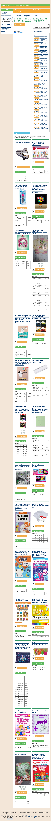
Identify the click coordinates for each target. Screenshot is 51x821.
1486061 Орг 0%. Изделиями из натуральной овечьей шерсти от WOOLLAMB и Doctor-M (40, 74)
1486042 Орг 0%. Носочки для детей (40, 102)
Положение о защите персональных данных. (11, 815)
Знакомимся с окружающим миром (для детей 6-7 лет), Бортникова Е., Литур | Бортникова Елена (39, 554)
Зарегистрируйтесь (9, 18)
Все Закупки (4, 12)
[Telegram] (22, 32)
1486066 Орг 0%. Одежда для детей (40, 113)
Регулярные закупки (6, 15)
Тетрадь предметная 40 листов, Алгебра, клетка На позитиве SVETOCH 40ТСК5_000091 (22, 363)
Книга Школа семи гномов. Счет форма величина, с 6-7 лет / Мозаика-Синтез (39, 756)
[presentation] (38, 31)
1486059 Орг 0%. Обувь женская (40, 110)
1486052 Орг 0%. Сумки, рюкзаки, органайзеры (41, 115)
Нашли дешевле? (45, 24)
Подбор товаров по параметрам (22, 133)
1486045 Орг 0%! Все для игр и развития (40, 38)
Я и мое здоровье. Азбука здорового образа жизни (38, 143)
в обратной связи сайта (35, 817)
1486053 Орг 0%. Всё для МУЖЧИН (40, 61)
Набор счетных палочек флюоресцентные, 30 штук (40, 644)
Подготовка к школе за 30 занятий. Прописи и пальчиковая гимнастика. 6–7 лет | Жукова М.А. (22, 507)
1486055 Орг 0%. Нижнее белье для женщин (40, 96)
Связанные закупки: (40, 36)
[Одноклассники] (16, 32)
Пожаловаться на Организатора (41, 27)
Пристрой (3, 13)
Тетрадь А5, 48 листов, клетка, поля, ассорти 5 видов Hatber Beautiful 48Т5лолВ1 (22, 467)
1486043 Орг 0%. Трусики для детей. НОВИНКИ (41, 118)
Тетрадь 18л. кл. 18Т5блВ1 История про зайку (39, 232)
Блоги (13, 5)
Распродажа (27, 16)
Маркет (27, 5)
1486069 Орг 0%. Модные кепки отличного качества (40, 93)
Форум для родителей (20, 5)
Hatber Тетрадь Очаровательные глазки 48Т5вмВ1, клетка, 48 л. (23, 232)
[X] (18, 32)
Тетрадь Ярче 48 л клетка (38, 465)
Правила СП (4, 29)
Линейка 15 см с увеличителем (37, 361)
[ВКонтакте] (15, 32)
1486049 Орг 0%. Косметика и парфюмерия (40, 89)
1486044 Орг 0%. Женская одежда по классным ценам (41, 70)
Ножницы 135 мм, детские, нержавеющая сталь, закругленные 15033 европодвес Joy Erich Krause (22, 409)
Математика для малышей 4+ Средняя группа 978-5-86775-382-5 (40, 601)
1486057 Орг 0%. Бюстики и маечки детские (40, 50)
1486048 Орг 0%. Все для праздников (40, 64)
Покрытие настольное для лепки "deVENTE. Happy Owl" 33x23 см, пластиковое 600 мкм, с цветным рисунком (22, 645)
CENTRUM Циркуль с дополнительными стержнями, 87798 (21, 186)
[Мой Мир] (20, 32)
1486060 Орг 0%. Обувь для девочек (40, 108)
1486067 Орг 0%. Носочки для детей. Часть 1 (40, 105)
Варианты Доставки (6, 27)
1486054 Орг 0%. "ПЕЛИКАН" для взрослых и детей (40, 47)
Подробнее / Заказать (20, 171)
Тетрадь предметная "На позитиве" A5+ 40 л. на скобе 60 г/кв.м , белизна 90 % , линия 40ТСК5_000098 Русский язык (23, 319)
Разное (35, 16)
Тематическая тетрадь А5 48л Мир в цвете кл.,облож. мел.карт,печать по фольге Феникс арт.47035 (39, 188)
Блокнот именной (20, 754)
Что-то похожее (39, 162)
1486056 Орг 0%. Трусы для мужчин (40, 121)
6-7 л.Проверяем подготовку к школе (21, 711)
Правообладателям (26, 815)
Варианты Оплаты (5, 28)
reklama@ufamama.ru (33, 816)
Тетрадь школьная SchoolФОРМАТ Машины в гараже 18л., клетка (40, 317)
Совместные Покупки (6, 5)
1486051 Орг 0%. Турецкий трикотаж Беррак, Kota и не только (40, 124)
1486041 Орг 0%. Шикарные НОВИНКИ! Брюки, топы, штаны (41, 128)
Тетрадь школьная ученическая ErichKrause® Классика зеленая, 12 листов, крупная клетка (40, 409)
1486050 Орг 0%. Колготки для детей (40, 86)
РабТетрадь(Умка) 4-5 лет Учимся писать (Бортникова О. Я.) (22, 552)
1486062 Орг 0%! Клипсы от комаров (40, 41)
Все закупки (18, 16)
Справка (3, 31)
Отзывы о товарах (20, 24)
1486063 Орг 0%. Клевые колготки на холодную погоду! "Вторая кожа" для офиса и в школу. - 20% (41, 82)
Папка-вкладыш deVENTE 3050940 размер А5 (40, 505)
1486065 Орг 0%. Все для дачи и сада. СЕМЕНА (41, 53)
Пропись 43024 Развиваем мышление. (22, 600)
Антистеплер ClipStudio (22, 142)
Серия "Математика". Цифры (39, 711)
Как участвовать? (6, 24)
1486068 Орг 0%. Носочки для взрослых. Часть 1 (41, 99)
